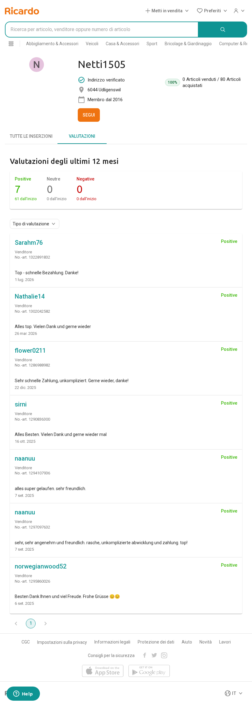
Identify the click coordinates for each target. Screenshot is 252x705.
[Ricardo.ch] (22, 10)
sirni (21, 404)
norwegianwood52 (40, 566)
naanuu (25, 458)
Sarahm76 (29, 242)
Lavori (225, 642)
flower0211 (30, 350)
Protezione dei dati (156, 642)
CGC (26, 642)
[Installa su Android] (149, 671)
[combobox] (102, 30)
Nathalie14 (30, 296)
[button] (168, 11)
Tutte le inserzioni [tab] (31, 136)
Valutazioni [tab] (82, 136)
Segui (89, 115)
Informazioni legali (112, 642)
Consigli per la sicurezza (111, 655)
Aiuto (187, 642)
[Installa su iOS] (103, 671)
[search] (223, 30)
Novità (205, 642)
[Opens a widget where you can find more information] (23, 694)
